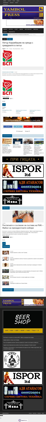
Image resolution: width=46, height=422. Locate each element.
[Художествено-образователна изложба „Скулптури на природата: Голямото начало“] (5, 266)
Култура (11, 29)
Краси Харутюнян (9, 72)
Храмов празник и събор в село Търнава (18, 252)
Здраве (21, 29)
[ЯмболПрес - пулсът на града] (23, 12)
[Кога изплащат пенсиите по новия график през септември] (5, 278)
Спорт (16, 29)
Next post (27, 131)
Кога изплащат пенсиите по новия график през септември (22, 277)
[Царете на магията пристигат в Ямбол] (17, 143)
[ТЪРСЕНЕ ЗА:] (37, 34)
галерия (10, 48)
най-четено (6, 207)
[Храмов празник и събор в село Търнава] (5, 253)
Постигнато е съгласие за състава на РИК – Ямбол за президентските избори (18, 337)
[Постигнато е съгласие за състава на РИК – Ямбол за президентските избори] (23, 221)
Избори (16, 2)
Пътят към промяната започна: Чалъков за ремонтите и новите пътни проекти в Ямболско (20, 342)
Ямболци (11, 2)
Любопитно (5, 4)
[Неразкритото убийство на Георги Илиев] (5, 284)
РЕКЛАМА (39, 413)
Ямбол (22, 48)
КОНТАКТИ (34, 413)
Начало (30, 413)
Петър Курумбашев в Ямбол (7, 110)
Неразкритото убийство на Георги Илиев (18, 283)
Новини (5, 29)
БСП (7, 48)
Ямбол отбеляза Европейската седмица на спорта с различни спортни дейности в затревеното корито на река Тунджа (39, 151)
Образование (5, 2)
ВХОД (43, 413)
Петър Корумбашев (16, 48)
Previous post (20, 131)
